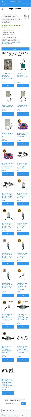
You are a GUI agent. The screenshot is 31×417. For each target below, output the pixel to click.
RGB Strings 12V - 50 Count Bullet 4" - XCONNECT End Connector (7, 255)
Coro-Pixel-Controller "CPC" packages (11, 42)
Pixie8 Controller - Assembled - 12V (23, 106)
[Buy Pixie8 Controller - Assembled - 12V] (23, 96)
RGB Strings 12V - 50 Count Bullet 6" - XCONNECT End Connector (7, 285)
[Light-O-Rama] (15, 9)
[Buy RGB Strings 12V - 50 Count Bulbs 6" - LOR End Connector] (23, 184)
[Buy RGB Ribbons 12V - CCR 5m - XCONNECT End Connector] (8, 154)
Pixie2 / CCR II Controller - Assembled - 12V (22, 75)
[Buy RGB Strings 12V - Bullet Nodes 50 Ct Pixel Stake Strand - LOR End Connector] (23, 337)
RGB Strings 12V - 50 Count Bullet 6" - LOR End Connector (22, 255)
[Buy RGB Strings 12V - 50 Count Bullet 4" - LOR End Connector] (23, 214)
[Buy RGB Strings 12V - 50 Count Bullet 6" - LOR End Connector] (23, 244)
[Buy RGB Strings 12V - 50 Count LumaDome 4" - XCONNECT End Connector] (8, 306)
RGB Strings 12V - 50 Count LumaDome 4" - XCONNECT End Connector (7, 318)
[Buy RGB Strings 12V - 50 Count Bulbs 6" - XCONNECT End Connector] (8, 214)
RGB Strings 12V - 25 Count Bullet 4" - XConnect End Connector (7, 196)
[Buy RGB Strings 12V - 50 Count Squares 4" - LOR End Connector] (23, 306)
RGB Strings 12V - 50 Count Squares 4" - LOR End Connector (22, 317)
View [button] (8, 85)
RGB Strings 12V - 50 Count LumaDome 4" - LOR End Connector (22, 286)
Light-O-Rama (5, 414)
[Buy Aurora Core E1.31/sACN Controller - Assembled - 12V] (8, 65)
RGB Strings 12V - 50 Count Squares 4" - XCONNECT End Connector (7, 349)
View (23, 174)
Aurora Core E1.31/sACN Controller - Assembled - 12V (7, 76)
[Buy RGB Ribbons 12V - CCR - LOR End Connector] (23, 124)
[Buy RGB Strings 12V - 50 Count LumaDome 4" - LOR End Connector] (23, 274)
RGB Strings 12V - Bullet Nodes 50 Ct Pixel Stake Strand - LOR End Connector (22, 349)
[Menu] (2, 9)
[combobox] (14, 4)
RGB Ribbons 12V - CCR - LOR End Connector (23, 135)
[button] (28, 9)
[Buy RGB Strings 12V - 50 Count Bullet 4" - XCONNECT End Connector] (8, 244)
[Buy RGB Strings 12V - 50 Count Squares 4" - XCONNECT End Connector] (8, 337)
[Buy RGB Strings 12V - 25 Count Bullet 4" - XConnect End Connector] (8, 184)
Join (23, 403)
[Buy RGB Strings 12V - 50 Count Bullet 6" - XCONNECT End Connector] (8, 274)
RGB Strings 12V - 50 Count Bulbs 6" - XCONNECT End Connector (7, 225)
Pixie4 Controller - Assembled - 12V (8, 106)
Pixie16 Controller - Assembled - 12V (7, 135)
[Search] (29, 4)
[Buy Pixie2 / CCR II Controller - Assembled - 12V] (23, 65)
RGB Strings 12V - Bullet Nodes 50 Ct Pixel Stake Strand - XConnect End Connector (7, 383)
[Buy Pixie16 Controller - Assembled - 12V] (8, 124)
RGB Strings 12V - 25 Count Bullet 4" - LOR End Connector (22, 166)
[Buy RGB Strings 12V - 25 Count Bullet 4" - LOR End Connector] (23, 154)
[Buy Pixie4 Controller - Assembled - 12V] (8, 96)
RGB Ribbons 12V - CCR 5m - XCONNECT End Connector (8, 166)
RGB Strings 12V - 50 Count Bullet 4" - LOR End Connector (22, 225)
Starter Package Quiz (15, 1)
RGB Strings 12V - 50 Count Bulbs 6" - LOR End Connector (22, 196)
